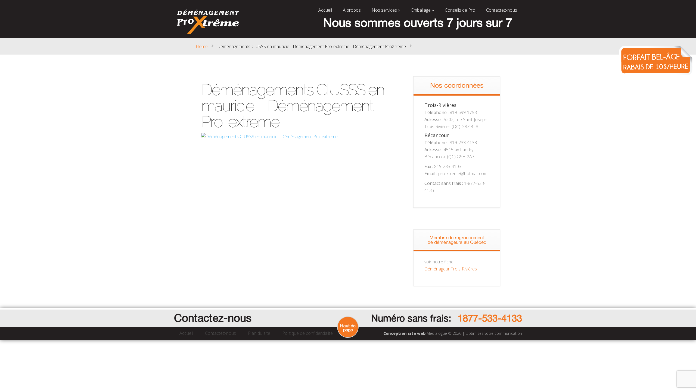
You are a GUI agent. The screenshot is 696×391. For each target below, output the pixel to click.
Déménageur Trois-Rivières (450, 269)
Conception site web (404, 333)
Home (202, 46)
